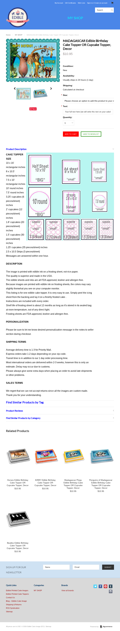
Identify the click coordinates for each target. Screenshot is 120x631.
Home (8, 35)
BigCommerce (107, 626)
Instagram (111, 591)
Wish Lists (81, 3)
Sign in (89, 3)
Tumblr (111, 586)
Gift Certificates (70, 3)
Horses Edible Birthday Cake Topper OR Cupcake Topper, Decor (18, 482)
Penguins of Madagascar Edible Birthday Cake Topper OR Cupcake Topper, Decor (100, 484)
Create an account (100, 3)
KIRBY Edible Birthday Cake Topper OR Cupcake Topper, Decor (45, 482)
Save (34, 109)
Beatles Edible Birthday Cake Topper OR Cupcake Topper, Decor (18, 545)
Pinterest (105, 586)
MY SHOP (75, 18)
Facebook (100, 586)
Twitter (95, 586)
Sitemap (9, 612)
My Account (59, 3)
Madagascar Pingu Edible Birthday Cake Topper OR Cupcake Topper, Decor (73, 484)
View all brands (67, 591)
